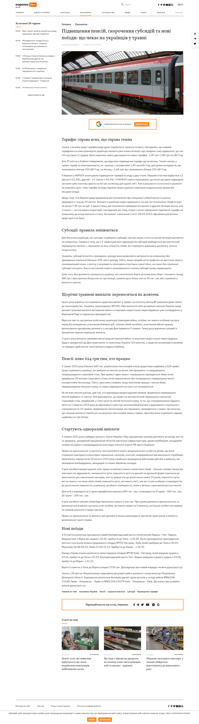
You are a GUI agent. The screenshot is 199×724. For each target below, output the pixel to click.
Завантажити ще (36, 95)
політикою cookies (181, 713)
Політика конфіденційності (89, 706)
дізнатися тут (174, 567)
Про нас (40, 706)
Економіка (85, 13)
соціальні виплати (116, 591)
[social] (158, 5)
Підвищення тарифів (147, 591)
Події (127, 13)
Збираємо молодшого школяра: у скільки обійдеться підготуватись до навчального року (164, 664)
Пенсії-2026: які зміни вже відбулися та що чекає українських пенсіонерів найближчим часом (76, 664)
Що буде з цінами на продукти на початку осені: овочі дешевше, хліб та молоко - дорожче (122, 662)
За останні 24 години (28, 23)
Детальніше (105, 719)
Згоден (91, 719)
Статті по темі (70, 619)
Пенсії (102, 591)
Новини (20, 13)
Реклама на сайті (23, 706)
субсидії (131, 591)
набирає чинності (95, 436)
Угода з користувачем (60, 706)
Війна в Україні (42, 13)
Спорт (144, 13)
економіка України (88, 591)
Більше (179, 13)
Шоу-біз (161, 13)
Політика (65, 13)
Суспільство (108, 13)
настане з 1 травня (77, 155)
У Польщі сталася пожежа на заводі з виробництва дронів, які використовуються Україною (38, 59)
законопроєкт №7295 (107, 306)
